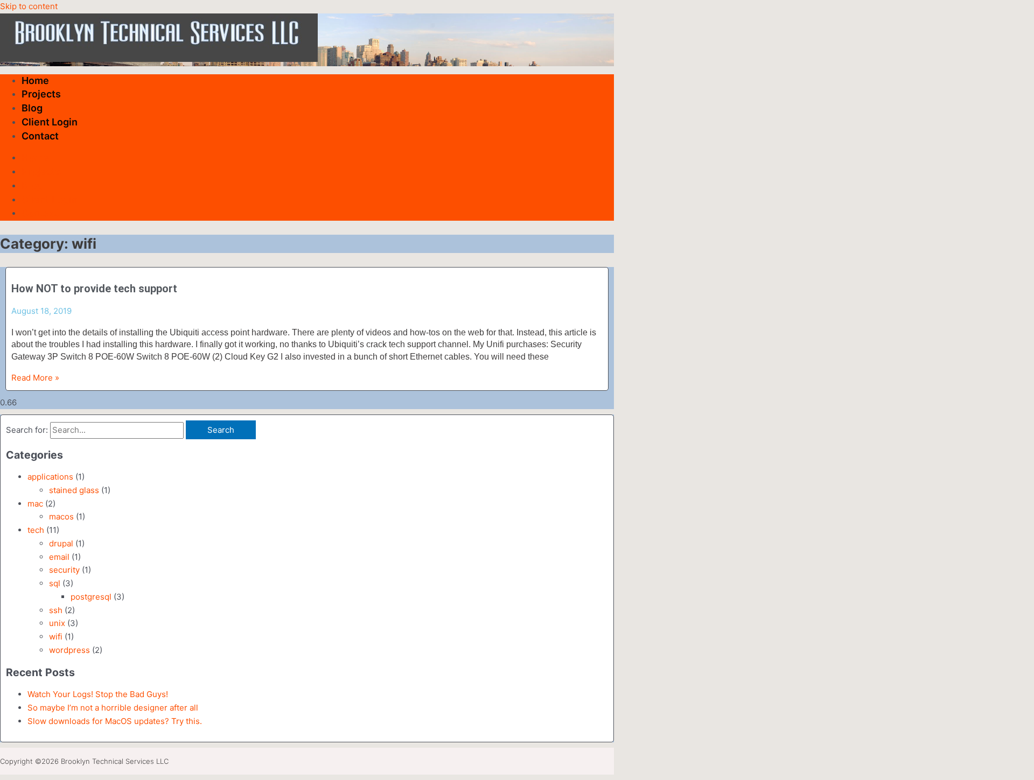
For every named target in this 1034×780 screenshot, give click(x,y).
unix (57, 623)
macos (61, 516)
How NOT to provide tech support (94, 288)
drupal (61, 543)
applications (50, 477)
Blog (32, 108)
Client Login (50, 122)
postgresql (91, 597)
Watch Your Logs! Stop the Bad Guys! (97, 694)
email (59, 557)
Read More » (35, 378)
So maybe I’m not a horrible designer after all (112, 707)
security (64, 570)
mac (35, 503)
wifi (55, 636)
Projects (41, 94)
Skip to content (29, 6)
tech (35, 530)
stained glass (74, 490)
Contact (40, 136)
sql (54, 583)
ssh (55, 610)
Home (35, 80)
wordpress (69, 650)
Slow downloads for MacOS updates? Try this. (114, 721)
